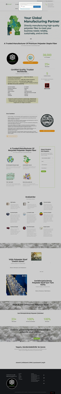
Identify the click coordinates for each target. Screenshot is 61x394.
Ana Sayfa (17, 4)
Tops (28, 202)
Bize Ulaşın (31, 62)
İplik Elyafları (13, 202)
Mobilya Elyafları (46, 226)
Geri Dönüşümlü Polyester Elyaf (12, 136)
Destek (16, 8)
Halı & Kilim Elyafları (30, 226)
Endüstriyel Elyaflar (14, 226)
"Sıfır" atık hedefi (9, 182)
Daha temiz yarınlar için (27, 182)
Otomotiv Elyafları (47, 202)
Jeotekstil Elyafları (14, 212)
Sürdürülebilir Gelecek (27, 165)
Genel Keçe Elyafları (47, 212)
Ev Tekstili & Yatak (30, 212)
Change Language (37, 6)
